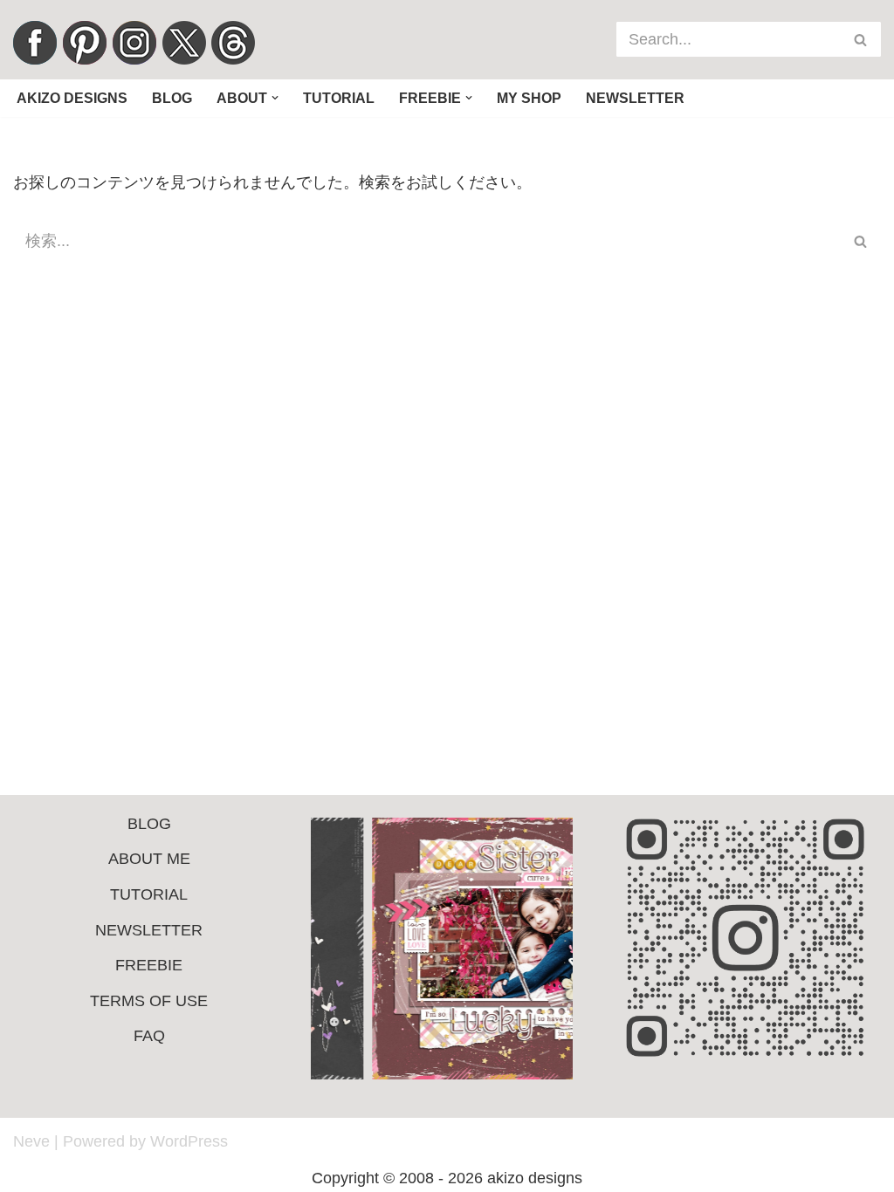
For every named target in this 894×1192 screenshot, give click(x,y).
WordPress (189, 1141)
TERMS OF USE (149, 1001)
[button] (275, 97)
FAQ (149, 1036)
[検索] (861, 39)
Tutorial (339, 98)
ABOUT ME (149, 858)
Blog (172, 98)
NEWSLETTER (149, 930)
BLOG (149, 823)
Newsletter (635, 98)
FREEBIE (148, 965)
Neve (31, 1141)
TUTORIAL (149, 894)
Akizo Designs (72, 98)
